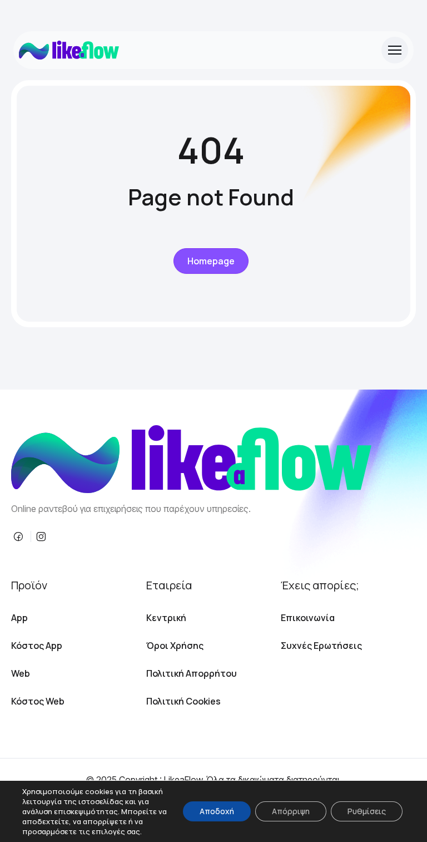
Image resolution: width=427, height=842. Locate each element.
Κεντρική (166, 618)
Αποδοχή (217, 811)
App (19, 618)
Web (20, 673)
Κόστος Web (37, 701)
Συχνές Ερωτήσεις (321, 645)
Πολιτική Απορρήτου (191, 673)
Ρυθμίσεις (366, 811)
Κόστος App (36, 645)
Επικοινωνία (308, 618)
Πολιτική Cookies (183, 701)
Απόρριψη (291, 811)
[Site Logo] (69, 50)
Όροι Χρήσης (174, 645)
